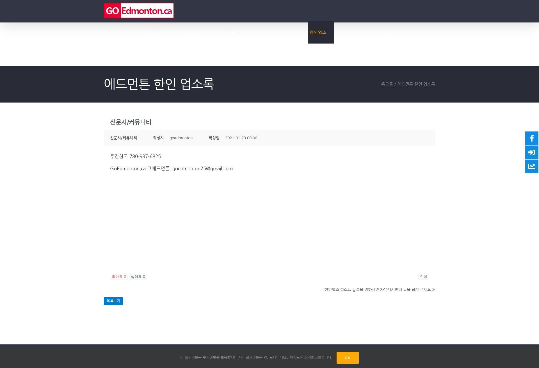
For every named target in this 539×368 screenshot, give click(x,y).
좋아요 (119, 276)
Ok (348, 358)
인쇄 (423, 276)
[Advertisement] (269, 228)
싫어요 (138, 276)
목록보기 (113, 301)
